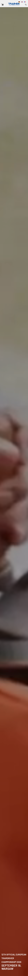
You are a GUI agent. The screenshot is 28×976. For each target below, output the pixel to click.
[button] (26, 4)
